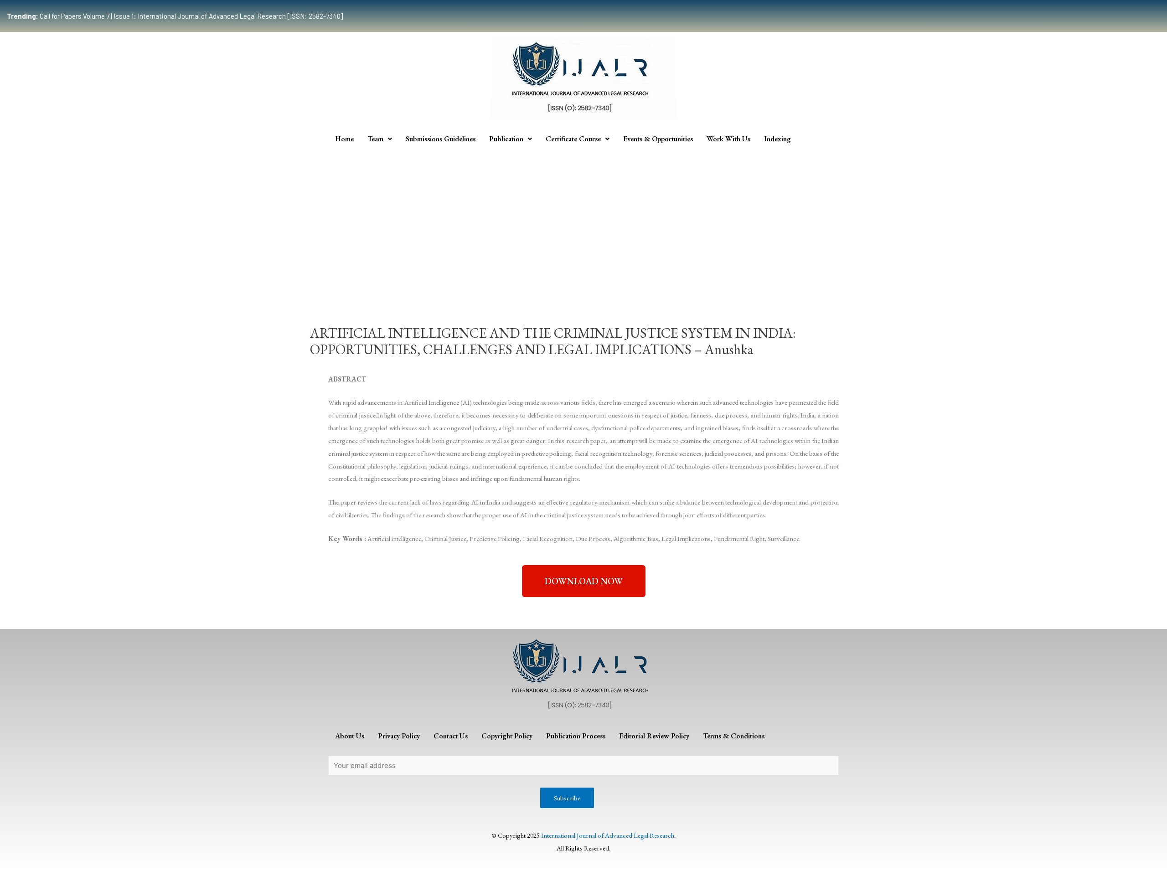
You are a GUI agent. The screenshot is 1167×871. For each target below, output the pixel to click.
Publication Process (575, 736)
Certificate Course (573, 139)
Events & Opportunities (658, 139)
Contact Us (451, 736)
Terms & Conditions (733, 736)
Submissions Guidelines (440, 139)
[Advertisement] (583, 218)
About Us (349, 736)
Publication (506, 139)
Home (344, 139)
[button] (583, 581)
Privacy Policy (399, 736)
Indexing (777, 139)
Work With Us (728, 139)
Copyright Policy (506, 736)
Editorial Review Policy (654, 736)
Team (375, 139)
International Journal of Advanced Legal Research (607, 835)
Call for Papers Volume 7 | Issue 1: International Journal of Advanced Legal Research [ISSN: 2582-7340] (175, 16)
